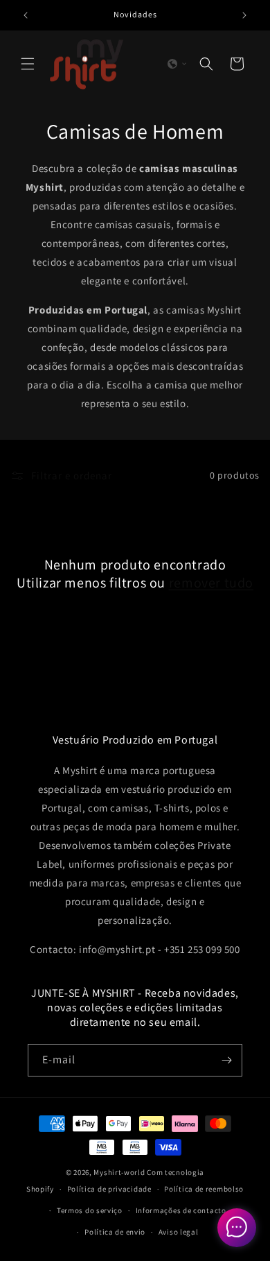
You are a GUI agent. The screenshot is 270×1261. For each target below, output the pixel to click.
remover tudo (211, 583)
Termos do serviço (90, 1210)
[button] (27, 64)
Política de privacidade (109, 1189)
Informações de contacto (181, 1210)
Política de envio (114, 1232)
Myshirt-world (119, 1172)
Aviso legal (179, 1232)
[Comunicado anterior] (25, 15)
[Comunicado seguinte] (244, 15)
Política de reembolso (204, 1189)
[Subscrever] (226, 1060)
